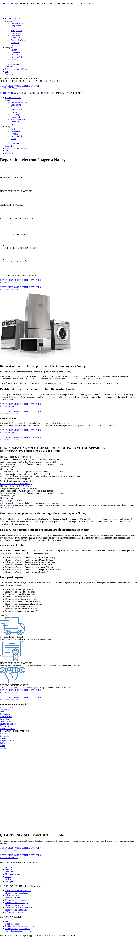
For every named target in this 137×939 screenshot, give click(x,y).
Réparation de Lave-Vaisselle (17, 900)
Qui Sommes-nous (13, 18)
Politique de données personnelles (19, 926)
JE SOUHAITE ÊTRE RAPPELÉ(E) (16, 483)
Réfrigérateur (16, 30)
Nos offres (9, 67)
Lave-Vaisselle (17, 33)
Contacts (9, 74)
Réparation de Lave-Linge (16, 902)
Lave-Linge (5, 719)
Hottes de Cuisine (7, 728)
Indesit (13, 59)
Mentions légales (12, 924)
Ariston (14, 50)
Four (13, 28)
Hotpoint (14, 55)
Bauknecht (15, 52)
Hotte (13, 45)
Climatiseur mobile (8, 707)
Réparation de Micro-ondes (16, 905)
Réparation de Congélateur (16, 893)
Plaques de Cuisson (19, 40)
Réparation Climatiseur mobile (18, 890)
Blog (7, 71)
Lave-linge (15, 35)
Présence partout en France (16, 69)
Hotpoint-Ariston (18, 57)
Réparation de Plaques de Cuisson (19, 907)
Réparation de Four (13, 895)
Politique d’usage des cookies (17, 928)
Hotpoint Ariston (7, 741)
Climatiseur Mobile (19, 23)
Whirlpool (15, 64)
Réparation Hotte (12, 898)
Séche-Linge (16, 42)
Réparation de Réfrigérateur (17, 912)
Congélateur (16, 26)
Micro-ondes (16, 38)
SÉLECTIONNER (8, 508)
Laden (13, 62)
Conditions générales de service (18, 931)
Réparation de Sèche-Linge (16, 910)
